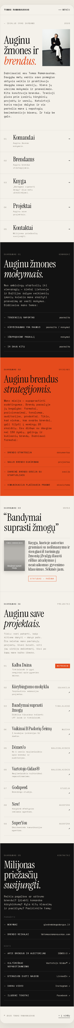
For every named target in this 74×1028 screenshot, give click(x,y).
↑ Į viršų (64, 1015)
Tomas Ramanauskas (16, 9)
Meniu (66, 9)
